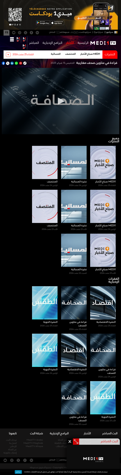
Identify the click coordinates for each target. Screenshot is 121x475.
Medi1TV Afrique (34, 446)
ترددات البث (11, 440)
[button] (60, 101)
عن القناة (12, 449)
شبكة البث (36, 433)
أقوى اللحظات (62, 446)
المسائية (55, 54)
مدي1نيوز (109, 32)
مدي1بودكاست (85, 32)
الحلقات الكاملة (62, 443)
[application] (60, 101)
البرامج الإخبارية (52, 42)
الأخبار (70, 42)
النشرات (110, 54)
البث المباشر (109, 433)
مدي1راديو (99, 32)
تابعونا (13, 433)
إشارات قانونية (10, 452)
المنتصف (70, 54)
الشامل (52, 32)
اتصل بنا (13, 443)
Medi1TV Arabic (35, 440)
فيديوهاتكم (64, 32)
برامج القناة (63, 440)
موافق (18, 471)
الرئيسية (83, 42)
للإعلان (13, 446)
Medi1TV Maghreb (33, 443)
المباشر (34, 42)
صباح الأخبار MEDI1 (90, 54)
